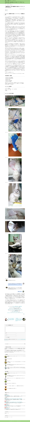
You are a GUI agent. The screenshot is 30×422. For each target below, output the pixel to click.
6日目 (19, 309)
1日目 (11, 309)
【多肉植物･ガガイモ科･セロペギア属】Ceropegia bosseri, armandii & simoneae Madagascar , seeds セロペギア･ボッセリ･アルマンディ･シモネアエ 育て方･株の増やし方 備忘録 (16, 368)
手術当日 (9, 309)
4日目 (16, 309)
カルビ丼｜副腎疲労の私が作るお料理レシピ (11, 388)
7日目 (21, 309)
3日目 (14, 309)
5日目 (18, 309)
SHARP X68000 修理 (7, 395)
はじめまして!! (8, 312)
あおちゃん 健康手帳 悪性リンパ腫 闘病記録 (17, 306)
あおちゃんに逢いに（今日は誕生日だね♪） (11, 383)
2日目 (12, 309)
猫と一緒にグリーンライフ (10, 0)
